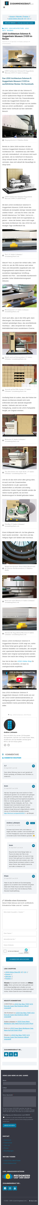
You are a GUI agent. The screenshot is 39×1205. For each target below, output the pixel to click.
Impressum (7, 1140)
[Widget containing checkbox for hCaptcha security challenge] (16, 951)
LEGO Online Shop (24, 661)
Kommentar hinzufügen (12, 758)
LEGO (6, 28)
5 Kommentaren (6, 43)
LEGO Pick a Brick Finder (12, 1160)
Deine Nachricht (8, 1095)
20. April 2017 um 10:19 (16, 847)
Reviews (10, 30)
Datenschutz (8, 1142)
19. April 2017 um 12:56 (11, 788)
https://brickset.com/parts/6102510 (14, 813)
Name (5, 1080)
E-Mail (5, 1087)
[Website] (5, 745)
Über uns (7, 1145)
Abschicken (9, 1125)
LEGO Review (27, 715)
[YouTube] (16, 1054)
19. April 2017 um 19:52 (13, 825)
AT (25, 18)
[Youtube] (8, 745)
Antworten (33, 766)
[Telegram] (6, 1054)
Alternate (19, 16)
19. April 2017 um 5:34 (10, 768)
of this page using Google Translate (19, 22)
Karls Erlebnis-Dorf (10, 1163)
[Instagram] (11, 1054)
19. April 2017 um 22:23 (11, 878)
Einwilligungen (9, 1151)
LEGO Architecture (16, 28)
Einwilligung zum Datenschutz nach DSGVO (17, 1115)
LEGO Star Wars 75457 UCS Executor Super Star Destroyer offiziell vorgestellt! (18, 1006)
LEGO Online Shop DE (16, 18)
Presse (6, 1148)
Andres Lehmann (13, 823)
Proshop (25, 16)
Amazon (12, 16)
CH (28, 18)
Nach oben (33, 1200)
